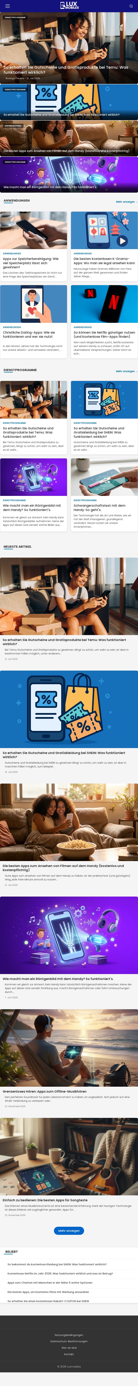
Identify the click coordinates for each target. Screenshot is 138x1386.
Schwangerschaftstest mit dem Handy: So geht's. (99, 507)
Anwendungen (12, 253)
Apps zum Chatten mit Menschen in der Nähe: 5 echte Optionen (50, 1282)
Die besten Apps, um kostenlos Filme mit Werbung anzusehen (48, 1292)
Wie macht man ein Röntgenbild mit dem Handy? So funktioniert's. (50, 187)
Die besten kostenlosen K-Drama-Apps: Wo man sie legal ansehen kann (104, 260)
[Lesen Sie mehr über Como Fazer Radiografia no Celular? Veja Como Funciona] (69, 175)
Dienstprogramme (15, 17)
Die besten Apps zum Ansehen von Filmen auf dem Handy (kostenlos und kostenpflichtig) (67, 151)
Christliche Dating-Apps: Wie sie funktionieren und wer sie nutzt (29, 334)
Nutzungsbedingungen (69, 1335)
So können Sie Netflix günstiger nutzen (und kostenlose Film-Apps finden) (104, 334)
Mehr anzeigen (125, 202)
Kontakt (69, 1354)
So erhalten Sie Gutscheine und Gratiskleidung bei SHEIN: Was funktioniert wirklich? (61, 115)
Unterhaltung (13, 125)
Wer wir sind (69, 1348)
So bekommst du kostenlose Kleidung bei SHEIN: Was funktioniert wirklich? (57, 1264)
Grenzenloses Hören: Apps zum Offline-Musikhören (45, 1091)
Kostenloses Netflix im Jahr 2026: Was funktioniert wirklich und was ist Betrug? (60, 1273)
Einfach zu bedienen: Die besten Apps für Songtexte (45, 1200)
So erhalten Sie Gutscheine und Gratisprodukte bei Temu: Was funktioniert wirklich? (66, 70)
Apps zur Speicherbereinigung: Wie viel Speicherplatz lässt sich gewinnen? (31, 262)
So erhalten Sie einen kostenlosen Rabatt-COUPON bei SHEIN (48, 1301)
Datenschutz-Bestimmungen (69, 1341)
